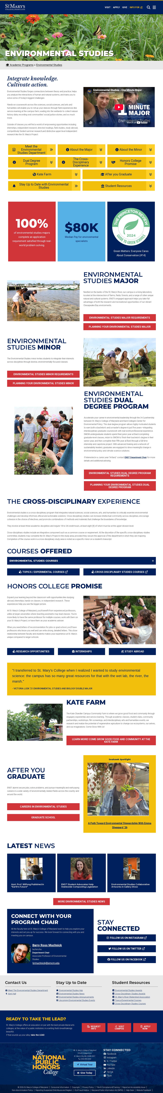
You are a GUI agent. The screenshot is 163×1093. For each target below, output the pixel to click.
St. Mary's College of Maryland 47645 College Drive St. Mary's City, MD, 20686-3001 (85, 1053)
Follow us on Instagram (126, 937)
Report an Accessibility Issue (133, 1087)
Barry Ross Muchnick (47, 945)
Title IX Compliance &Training (108, 1087)
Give (124, 7)
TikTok (109, 1072)
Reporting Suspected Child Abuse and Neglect (54, 1090)
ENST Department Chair (136, 457)
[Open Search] (148, 7)
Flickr (109, 1075)
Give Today (86, 1072)
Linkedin (110, 1068)
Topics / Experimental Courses (43, 572)
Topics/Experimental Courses (128, 1000)
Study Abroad (134, 651)
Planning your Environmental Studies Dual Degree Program (120, 486)
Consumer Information (60, 1087)
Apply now (146, 1027)
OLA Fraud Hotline (81, 1090)
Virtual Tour (86, 1064)
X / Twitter (111, 1061)
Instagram (111, 1057)
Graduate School (43, 817)
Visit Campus (119, 1027)
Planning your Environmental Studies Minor (43, 383)
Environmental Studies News (71, 993)
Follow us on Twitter (126, 948)
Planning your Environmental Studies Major (120, 326)
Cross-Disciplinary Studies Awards (130, 993)
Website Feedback (144, 1090)
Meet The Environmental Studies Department (28, 990)
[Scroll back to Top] (157, 1087)
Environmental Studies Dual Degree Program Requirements (120, 474)
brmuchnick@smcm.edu (46, 963)
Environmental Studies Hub (71, 990)
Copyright (76, 1087)
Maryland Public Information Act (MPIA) (107, 1090)
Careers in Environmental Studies (43, 806)
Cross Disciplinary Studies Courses (119, 572)
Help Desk (130, 1090)
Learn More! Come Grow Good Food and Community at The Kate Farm (111, 740)
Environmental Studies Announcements (76, 997)
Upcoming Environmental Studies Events (77, 1000)
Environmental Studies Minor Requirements (43, 374)
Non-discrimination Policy (22, 1090)
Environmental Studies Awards (128, 990)
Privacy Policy (88, 1087)
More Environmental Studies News (81, 901)
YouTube (110, 1065)
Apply (116, 7)
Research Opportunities (32, 651)
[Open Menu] (154, 7)
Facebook (111, 1054)
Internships (84, 651)
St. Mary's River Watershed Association (132, 997)
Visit (108, 7)
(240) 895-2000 (85, 1059)
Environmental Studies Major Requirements (119, 317)
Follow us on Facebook (126, 959)
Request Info (95, 1027)
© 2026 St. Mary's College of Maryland (33, 1087)
